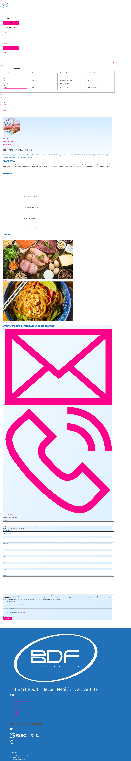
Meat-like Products (8, 144)
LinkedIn (5, 520)
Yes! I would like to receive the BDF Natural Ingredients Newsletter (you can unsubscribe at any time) (29, 604)
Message (5, 575)
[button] (8, 18)
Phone (4, 562)
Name (4, 537)
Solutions (14, 703)
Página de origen (6, 530)
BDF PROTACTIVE (7, 141)
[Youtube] (13, 695)
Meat (16, 705)
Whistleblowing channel (19, 759)
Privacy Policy (22, 612)
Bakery (17, 712)
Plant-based (6, 138)
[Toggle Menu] (11, 22)
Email (4, 556)
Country (5, 569)
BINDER (14, 141)
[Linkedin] (10, 695)
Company (5, 549)
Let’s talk (14, 716)
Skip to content (4, 1)
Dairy (16, 708)
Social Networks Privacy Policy (21, 756)
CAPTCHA (5, 616)
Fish (16, 707)
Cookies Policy (16, 752)
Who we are (18, 699)
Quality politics (17, 757)
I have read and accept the (16, 612)
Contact (17, 717)
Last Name (5, 543)
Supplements (18, 714)
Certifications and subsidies (22, 701)
